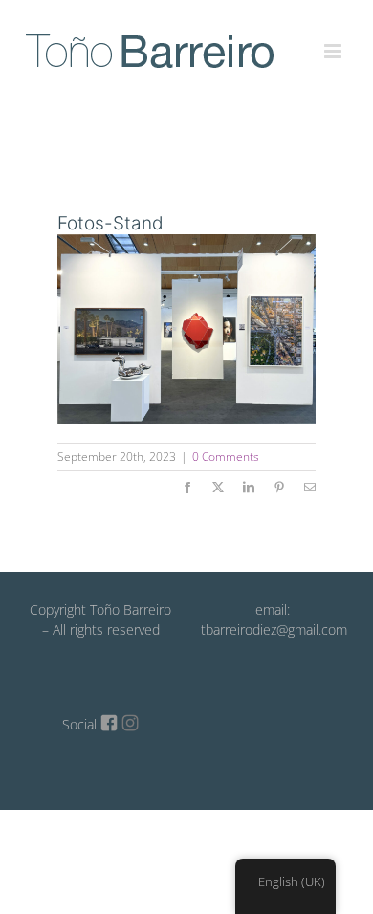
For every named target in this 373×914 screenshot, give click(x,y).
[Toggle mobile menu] (334, 40)
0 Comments (225, 456)
